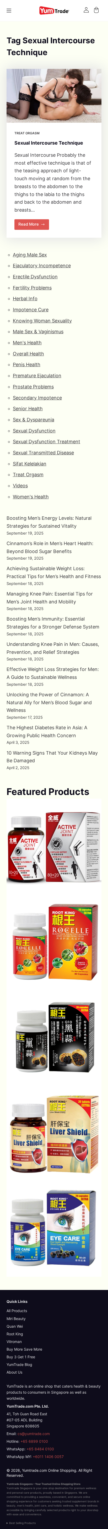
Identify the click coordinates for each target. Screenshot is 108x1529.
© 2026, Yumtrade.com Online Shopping (41, 1470)
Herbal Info (25, 298)
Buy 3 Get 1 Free (21, 1357)
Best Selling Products (22, 1523)
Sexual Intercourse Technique (48, 143)
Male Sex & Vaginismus (38, 331)
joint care (40, 1505)
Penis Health (26, 364)
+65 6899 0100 (34, 1441)
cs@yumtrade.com (34, 1433)
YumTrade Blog (19, 1364)
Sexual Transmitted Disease (43, 452)
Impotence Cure (30, 309)
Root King (15, 1334)
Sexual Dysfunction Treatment (46, 441)
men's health (25, 1505)
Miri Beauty (16, 1318)
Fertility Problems (32, 287)
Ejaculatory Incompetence (42, 265)
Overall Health (28, 353)
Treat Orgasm (27, 133)
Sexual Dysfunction (34, 431)
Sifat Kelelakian (29, 463)
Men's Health (27, 342)
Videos (20, 485)
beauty (11, 1505)
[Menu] (9, 10)
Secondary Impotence (37, 398)
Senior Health (28, 408)
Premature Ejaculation (37, 375)
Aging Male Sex (30, 255)
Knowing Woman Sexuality (42, 320)
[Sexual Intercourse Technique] (54, 96)
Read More (33, 226)
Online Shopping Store (66, 1483)
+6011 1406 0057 (48, 1456)
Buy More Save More (24, 1349)
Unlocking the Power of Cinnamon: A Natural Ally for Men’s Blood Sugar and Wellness (49, 702)
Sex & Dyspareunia (33, 419)
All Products (17, 1310)
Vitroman (14, 1341)
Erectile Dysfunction (35, 276)
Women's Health (31, 496)
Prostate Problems (33, 386)
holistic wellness (63, 1505)
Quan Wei (15, 1326)
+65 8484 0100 (40, 1449)
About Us (14, 1372)
